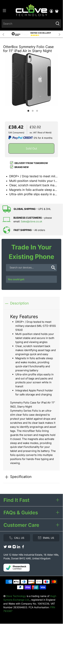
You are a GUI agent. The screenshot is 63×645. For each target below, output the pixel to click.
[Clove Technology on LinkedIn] (18, 547)
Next (59, 34)
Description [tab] (19, 303)
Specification (21, 476)
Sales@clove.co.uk (31, 221)
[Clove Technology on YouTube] (9, 547)
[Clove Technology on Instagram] (14, 547)
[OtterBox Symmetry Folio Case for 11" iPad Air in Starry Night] (31, 80)
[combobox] (28, 23)
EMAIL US (48, 537)
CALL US (19, 537)
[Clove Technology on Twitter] (5, 547)
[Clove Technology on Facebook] (23, 547)
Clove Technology (16, 596)
